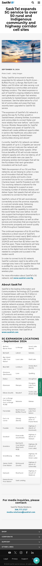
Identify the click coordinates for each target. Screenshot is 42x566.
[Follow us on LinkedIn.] (32, 553)
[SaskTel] (8, 2)
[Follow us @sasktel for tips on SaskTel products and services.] (15, 553)
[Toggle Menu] (38, 2)
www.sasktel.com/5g (23, 278)
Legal (6, 559)
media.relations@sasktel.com (21, 512)
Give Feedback (40, 387)
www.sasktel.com (10, 332)
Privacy (15, 559)
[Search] (33, 2)
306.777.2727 (21, 509)
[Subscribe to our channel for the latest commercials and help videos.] (10, 553)
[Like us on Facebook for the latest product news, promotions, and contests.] (27, 553)
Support (24, 559)
